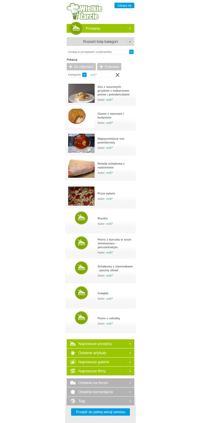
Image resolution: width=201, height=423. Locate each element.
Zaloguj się (124, 5)
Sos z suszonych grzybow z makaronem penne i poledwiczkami (114, 90)
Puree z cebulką (109, 318)
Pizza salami (106, 193)
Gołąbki (103, 293)
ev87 (109, 99)
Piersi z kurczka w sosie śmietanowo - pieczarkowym (114, 243)
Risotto (103, 218)
